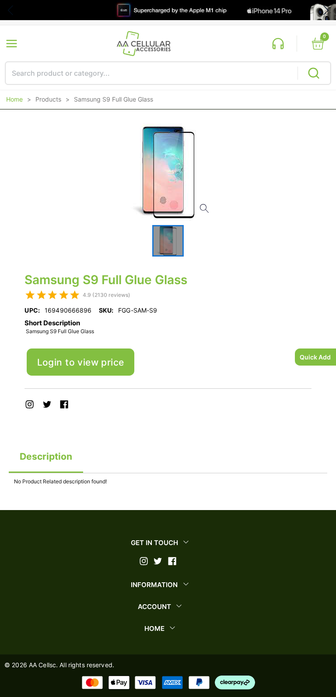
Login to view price (80, 362)
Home (14, 99)
